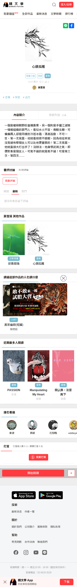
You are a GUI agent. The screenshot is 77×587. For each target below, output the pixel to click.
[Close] (64, 278)
